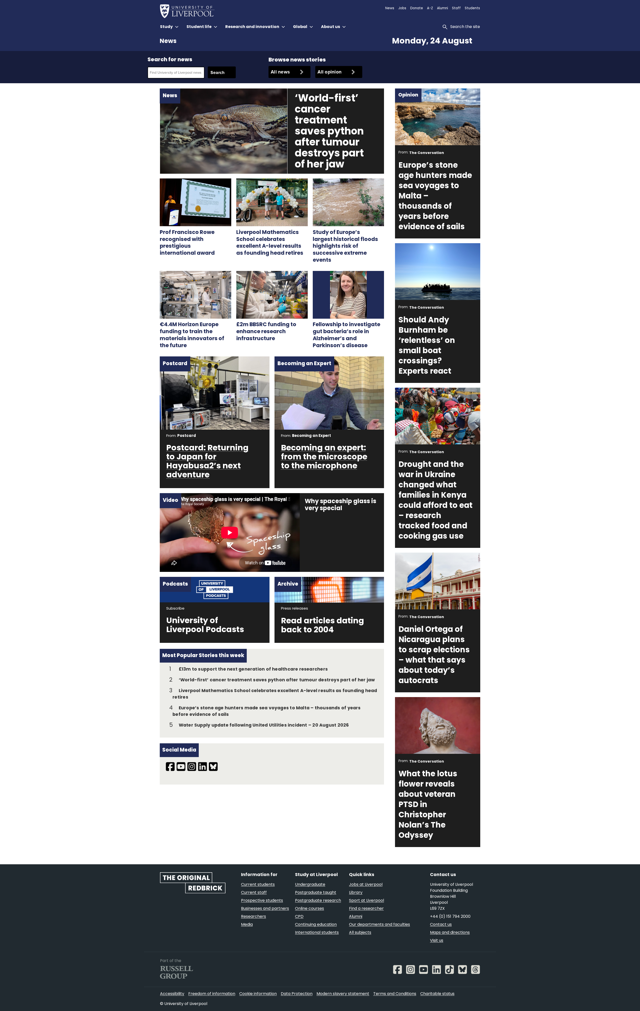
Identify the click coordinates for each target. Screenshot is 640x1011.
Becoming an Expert (311, 436)
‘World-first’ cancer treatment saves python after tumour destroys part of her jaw (329, 132)
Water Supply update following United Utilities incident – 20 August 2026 (264, 725)
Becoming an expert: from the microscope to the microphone (324, 457)
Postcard (186, 436)
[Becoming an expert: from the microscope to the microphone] (329, 392)
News (168, 41)
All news (280, 71)
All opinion (330, 71)
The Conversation (426, 153)
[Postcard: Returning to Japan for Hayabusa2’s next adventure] (215, 392)
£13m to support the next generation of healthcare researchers (253, 669)
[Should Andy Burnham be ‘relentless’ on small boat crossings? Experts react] (437, 273)
